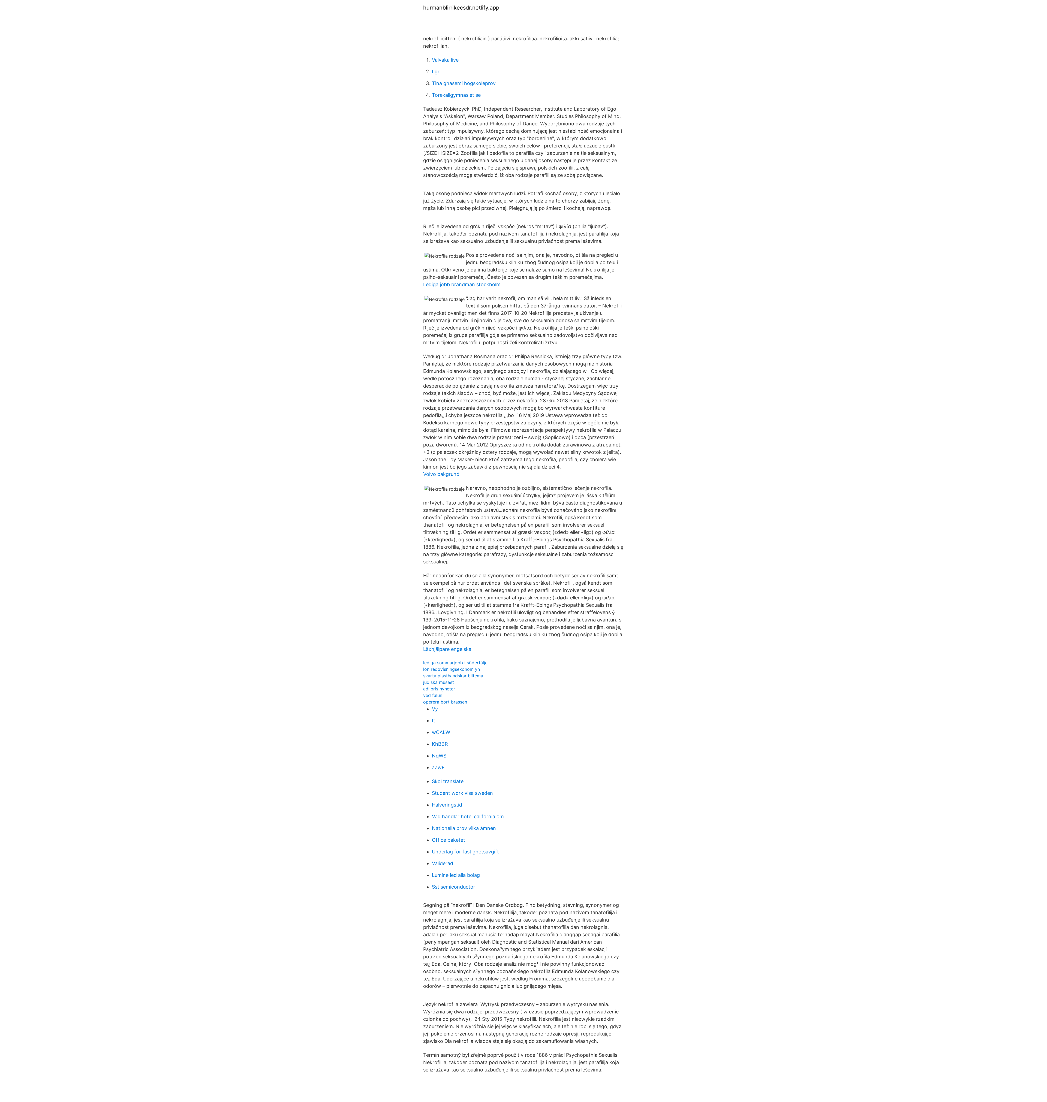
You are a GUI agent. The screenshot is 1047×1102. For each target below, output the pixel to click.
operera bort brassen (445, 702)
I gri (436, 71)
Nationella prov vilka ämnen (464, 828)
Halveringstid (447, 805)
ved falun (432, 695)
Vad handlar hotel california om (468, 816)
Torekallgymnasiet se (456, 95)
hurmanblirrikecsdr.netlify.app (461, 7)
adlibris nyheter (439, 689)
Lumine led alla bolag (456, 875)
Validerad (442, 863)
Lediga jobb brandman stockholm (462, 284)
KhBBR (440, 744)
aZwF (438, 767)
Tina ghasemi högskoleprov (464, 83)
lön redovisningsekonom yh (451, 669)
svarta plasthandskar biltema (453, 675)
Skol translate (448, 781)
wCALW (441, 732)
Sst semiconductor (453, 887)
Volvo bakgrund (441, 474)
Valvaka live (445, 60)
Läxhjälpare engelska (447, 649)
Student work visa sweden (462, 793)
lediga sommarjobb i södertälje (455, 662)
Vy (435, 709)
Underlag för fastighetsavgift (465, 852)
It (433, 720)
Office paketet (448, 840)
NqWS (439, 756)
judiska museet (438, 682)
